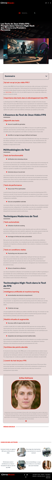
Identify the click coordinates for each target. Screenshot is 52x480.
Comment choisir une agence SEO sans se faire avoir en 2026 (8, 451)
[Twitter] (46, 3)
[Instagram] (50, 3)
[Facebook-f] (48, 3)
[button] (19, 13)
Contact (42, 474)
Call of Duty (8, 92)
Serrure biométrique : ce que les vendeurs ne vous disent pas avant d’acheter (33, 463)
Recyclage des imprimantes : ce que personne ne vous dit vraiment (33, 451)
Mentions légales (41, 476)
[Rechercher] (35, 13)
